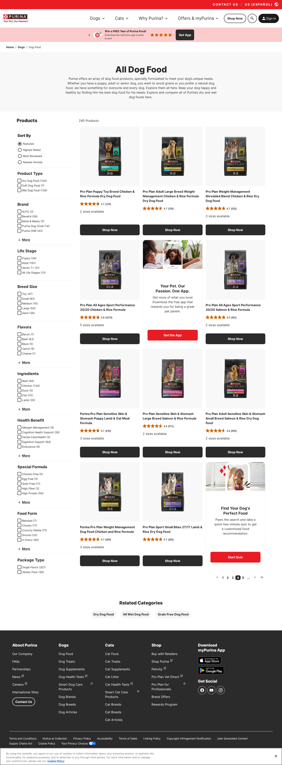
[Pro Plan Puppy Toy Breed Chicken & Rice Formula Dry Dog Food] (110, 156)
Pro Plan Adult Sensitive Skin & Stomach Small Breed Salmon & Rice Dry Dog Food (235, 418)
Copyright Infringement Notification (189, 738)
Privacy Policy (82, 738)
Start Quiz (235, 557)
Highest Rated (32, 149)
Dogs (21, 47)
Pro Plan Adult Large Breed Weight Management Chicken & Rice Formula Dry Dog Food (171, 196)
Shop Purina (160, 661)
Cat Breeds (113, 712)
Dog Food (66, 654)
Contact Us (23, 702)
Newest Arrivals (32, 162)
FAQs (16, 661)
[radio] (20, 144)
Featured (28, 143)
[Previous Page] (217, 577)
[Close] (89, 35)
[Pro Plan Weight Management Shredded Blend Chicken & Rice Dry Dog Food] (235, 156)
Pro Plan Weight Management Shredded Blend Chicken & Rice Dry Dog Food (232, 196)
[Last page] (261, 577)
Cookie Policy (46, 743)
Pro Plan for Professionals (161, 687)
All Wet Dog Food (136, 614)
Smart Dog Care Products (70, 687)
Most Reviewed (32, 156)
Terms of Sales (128, 738)
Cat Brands (113, 704)
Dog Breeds (67, 704)
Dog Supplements (72, 669)
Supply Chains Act (20, 743)
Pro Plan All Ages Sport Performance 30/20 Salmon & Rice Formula (233, 307)
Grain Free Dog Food (173, 614)
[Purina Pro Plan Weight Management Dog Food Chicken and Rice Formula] (110, 492)
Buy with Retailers (164, 654)
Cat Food (112, 654)
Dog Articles (68, 712)
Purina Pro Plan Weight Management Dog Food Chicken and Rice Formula (107, 529)
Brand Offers (161, 697)
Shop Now (235, 18)
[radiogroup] (29, 153)
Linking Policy (152, 738)
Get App (185, 35)
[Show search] (252, 18)
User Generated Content (232, 738)
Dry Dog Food (103, 614)
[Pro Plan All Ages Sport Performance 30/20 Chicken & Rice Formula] (110, 269)
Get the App (173, 335)
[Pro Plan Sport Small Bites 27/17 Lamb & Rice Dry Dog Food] (172, 492)
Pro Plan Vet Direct (165, 677)
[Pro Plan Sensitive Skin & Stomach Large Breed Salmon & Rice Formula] (172, 378)
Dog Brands (67, 697)
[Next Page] (254, 577)
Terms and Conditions (22, 738)
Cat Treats (112, 661)
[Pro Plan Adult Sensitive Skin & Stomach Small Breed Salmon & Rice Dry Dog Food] (235, 378)
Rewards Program (164, 704)
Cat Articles (113, 720)
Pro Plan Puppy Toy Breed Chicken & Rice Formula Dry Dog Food (107, 194)
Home (10, 47)
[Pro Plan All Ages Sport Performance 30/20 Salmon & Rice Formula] (235, 269)
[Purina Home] (15, 18)
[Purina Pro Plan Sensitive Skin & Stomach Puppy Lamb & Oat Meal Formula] (110, 378)
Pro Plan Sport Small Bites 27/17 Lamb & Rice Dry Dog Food (172, 529)
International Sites (25, 692)
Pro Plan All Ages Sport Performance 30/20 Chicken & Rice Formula (107, 307)
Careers (18, 684)
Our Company (22, 654)
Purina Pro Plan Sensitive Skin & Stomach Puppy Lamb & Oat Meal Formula (104, 418)
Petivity (157, 669)
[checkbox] (19, 181)
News (16, 677)
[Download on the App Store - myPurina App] (209, 660)
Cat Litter (112, 677)
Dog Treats (67, 661)
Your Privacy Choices (74, 743)
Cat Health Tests (117, 684)
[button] (110, 230)
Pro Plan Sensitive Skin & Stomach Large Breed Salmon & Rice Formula (169, 416)
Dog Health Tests (71, 677)
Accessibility (105, 738)
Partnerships (21, 669)
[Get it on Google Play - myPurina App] (211, 670)
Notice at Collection (55, 738)
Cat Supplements (117, 669)
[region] (141, 756)
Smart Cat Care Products (116, 694)
